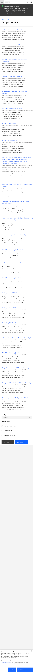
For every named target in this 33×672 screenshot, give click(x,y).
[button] (31, 651)
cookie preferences (6, 662)
